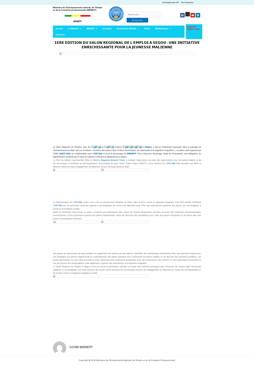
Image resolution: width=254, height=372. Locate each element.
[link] (65, 153)
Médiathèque (161, 28)
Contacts (60, 34)
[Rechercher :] (144, 14)
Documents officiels (126, 28)
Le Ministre (73, 28)
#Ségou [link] (148, 147)
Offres (147, 28)
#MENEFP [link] (131, 153)
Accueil (59, 28)
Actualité (107, 28)
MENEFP (91, 28)
